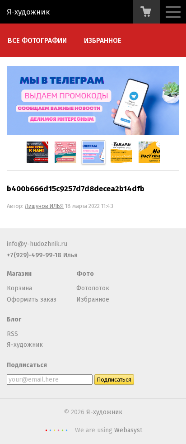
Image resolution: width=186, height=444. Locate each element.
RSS (12, 334)
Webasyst (128, 430)
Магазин (19, 274)
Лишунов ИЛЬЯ (44, 206)
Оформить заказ (31, 299)
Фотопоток (92, 288)
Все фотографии (37, 41)
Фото (85, 274)
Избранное (102, 41)
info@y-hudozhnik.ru (37, 244)
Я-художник (28, 11)
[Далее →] (93, 133)
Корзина (19, 288)
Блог (14, 319)
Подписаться (27, 365)
